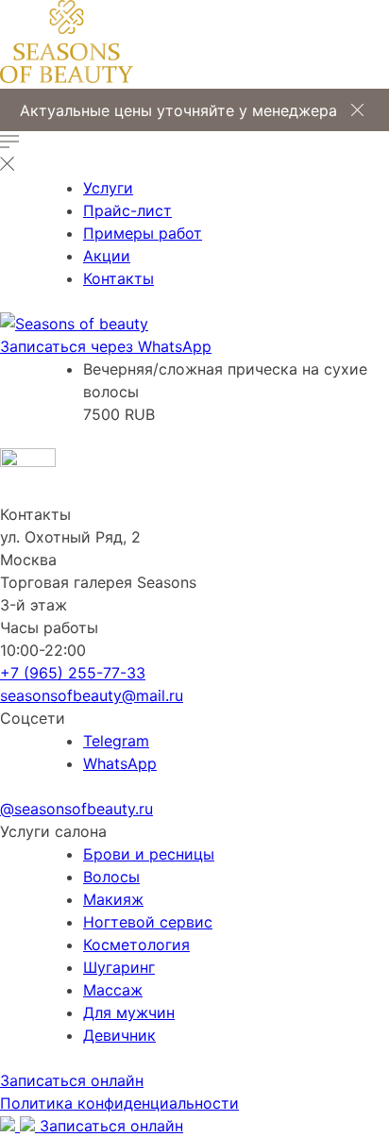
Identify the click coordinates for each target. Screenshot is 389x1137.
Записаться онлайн (72, 1080)
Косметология (136, 944)
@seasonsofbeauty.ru (76, 808)
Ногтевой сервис (147, 921)
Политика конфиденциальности (119, 1103)
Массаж (113, 989)
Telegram (116, 740)
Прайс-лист (127, 210)
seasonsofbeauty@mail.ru (91, 695)
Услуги (108, 187)
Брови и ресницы (148, 853)
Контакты (118, 278)
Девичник (119, 1035)
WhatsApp (120, 763)
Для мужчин (129, 1012)
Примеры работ (142, 233)
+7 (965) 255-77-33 (72, 672)
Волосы (111, 876)
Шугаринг (119, 967)
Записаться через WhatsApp (105, 346)
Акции (106, 255)
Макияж (113, 899)
